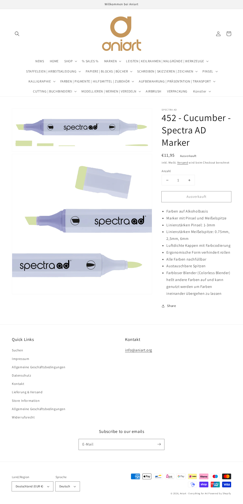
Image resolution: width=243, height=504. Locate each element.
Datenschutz (21, 375)
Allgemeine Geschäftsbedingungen (38, 367)
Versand (182, 162)
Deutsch (64, 486)
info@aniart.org (138, 350)
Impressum (20, 359)
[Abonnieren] (159, 444)
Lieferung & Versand (27, 392)
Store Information (26, 400)
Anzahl (166, 171)
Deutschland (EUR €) (29, 486)
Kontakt (18, 384)
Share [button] (171, 306)
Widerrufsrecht (23, 417)
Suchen (17, 350)
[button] (17, 34)
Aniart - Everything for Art (194, 493)
